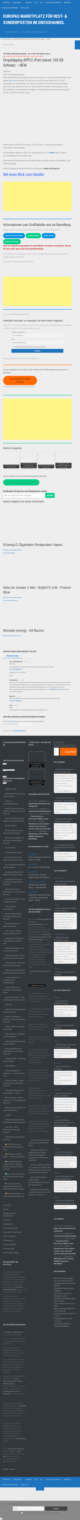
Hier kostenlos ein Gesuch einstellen (21, 482)
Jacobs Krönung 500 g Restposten (40, 811)
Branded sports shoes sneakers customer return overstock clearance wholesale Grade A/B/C (40, 826)
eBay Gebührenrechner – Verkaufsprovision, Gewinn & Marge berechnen (14, 891)
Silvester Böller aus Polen (11, 1391)
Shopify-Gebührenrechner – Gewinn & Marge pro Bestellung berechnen (13, 1051)
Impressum (8, 1005)
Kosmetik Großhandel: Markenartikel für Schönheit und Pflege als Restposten (64, 1122)
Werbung (8, 1115)
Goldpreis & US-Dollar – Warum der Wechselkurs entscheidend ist (14, 957)
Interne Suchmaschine (65, 744)
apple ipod (27, 724)
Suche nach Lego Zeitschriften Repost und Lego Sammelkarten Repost (39, 1142)
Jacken (16, 1379)
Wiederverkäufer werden (11, 1253)
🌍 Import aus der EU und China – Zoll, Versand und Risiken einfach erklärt (14, 1176)
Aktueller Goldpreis (9, 1469)
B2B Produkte (33, 854)
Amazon (28, 3)
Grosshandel (33, 892)
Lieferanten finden (8, 1249)
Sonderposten (17, 1332)
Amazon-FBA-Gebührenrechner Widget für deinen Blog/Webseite (14, 819)
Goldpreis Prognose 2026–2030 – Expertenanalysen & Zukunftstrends (14, 971)
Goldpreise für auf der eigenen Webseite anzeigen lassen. (21, 358)
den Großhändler (20, 731)
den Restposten (21, 1439)
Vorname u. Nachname (18, 332)
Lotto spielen (7, 1205)
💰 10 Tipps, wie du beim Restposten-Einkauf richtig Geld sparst (13, 1146)
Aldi (35, 3)
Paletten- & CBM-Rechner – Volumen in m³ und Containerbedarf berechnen (14, 1019)
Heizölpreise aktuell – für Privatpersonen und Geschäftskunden (12, 980)
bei (51, 153)
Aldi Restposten (8, 1224)
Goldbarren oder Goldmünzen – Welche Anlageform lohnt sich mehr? (14, 940)
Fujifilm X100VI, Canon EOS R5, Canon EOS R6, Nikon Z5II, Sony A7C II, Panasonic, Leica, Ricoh (40, 1192)
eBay (19, 1451)
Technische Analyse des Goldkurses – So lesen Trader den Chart (13, 1073)
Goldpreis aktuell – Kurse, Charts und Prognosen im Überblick (14, 964)
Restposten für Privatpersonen (12, 1232)
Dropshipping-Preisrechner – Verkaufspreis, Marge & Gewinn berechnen (13, 881)
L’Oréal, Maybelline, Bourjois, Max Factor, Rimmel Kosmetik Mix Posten (64, 847)
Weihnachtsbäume (9, 1384)
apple (21, 724)
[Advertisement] (37, 196)
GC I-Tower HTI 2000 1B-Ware (39, 867)
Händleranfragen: (13, 656)
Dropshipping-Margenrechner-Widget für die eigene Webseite (13, 873)
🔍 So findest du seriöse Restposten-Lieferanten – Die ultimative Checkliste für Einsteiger (14, 1186)
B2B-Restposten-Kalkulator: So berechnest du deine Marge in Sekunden (13, 840)
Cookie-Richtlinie (10, 848)
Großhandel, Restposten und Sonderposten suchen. (25, 491)
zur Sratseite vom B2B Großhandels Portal (16, 314)
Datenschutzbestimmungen (13, 852)
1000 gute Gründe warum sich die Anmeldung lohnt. (19, 387)
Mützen (14, 1381)
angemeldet (14, 721)
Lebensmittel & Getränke (37, 882)
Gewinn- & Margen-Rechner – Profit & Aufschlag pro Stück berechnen (13, 916)
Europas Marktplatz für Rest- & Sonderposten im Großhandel (35, 19)
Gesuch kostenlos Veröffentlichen (9, 908)
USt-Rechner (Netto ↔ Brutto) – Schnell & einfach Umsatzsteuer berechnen (14, 1083)
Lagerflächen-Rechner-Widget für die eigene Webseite (14, 1011)
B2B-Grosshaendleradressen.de (40, 971)
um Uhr (26, 661)
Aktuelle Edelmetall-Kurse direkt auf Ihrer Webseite (14, 795)
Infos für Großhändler (9, 1244)
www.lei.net (6, 1220)
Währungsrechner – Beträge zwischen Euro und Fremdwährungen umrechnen (14, 1100)
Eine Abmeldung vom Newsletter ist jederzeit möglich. (30, 347)
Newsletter (25, 8)
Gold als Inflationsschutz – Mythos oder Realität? (12, 925)
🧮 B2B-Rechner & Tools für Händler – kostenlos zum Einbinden (14, 1155)
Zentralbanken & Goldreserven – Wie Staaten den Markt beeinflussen (14, 1121)
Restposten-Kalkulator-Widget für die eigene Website (14, 1042)
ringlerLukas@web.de (15, 701)
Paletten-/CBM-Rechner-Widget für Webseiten (14, 1028)
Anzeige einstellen (11, 826)
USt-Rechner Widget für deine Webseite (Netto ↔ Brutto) (13, 1091)
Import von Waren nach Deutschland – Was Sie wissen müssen (12, 990)
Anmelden (67, 3)
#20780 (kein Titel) (10, 789)
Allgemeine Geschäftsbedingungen (10, 802)
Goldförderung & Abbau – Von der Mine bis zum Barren (13, 949)
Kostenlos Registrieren (9, 8)
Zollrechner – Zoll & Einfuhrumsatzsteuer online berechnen (11, 1129)
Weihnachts (6, 1394)
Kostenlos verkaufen (53, 3)
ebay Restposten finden (10, 1228)
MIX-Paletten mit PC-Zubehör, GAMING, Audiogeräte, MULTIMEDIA (39, 836)
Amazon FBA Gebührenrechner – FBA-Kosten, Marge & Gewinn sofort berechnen (14, 811)
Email (13, 339)
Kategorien (17, 3)
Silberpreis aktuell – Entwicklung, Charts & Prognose (14, 1060)
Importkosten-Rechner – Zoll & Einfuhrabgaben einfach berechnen (14, 998)
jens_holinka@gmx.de (15, 669)
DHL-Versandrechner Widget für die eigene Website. (14, 866)
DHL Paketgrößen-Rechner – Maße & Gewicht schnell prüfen (13, 858)
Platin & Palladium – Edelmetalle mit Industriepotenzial (14, 1035)
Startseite (6, 3)
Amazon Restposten (9, 1236)
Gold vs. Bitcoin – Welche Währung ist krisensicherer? (12, 932)
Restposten (12, 1290)
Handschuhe (7, 1381)
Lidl (41, 3)
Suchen (50, 495)
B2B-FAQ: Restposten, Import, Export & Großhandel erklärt (13, 832)
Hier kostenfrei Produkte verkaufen (20, 380)
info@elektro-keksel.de (56, 689)
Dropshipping (6, 39)
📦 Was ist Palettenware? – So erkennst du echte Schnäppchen (13, 1195)
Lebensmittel (19, 1287)
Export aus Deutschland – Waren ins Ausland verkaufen (14, 900)
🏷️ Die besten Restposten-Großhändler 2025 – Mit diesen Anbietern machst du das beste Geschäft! (13, 1165)
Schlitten (19, 1381)
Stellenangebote (10, 1066)
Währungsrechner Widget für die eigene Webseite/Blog (14, 1109)
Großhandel (22, 1406)
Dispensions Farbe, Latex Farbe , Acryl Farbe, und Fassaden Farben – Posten (40, 897)
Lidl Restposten (8, 1240)
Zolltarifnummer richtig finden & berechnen (14, 1138)
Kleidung (6, 1290)
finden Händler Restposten (16, 1449)
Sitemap (5, 1209)
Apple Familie (13, 80)
